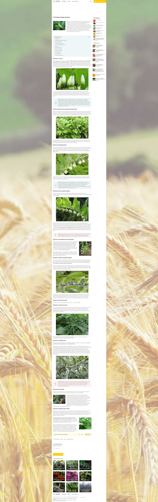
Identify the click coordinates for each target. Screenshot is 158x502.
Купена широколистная (59, 55)
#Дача (101, 1)
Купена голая (57, 38)
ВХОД (90, 1)
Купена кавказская (58, 41)
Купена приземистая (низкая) (60, 44)
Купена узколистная (58, 50)
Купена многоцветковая (59, 43)
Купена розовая (57, 53)
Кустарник (61, 439)
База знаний (64, 1)
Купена (65, 439)
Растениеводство (56, 439)
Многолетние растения (70, 439)
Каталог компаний (75, 1)
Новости (69, 1)
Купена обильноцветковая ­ (58, 47)
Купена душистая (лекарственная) (61, 40)
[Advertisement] (79, 9)
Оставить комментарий (58, 454)
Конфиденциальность (83, 497)
